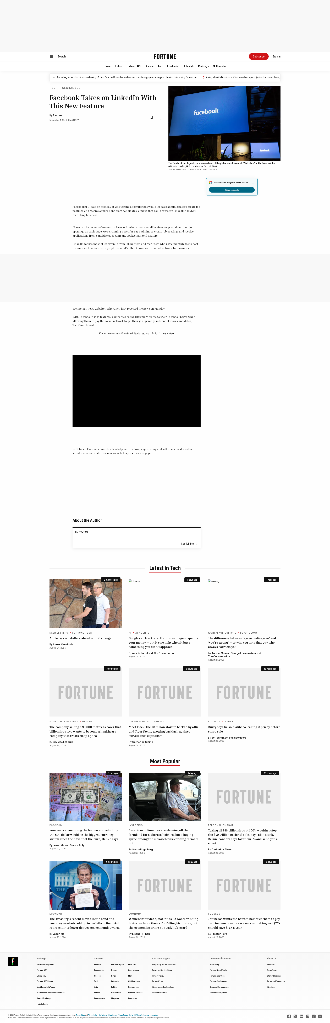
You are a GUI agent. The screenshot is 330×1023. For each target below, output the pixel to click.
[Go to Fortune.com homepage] (165, 56)
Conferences (133, 987)
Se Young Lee (220, 738)
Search (62, 56)
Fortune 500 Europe (45, 981)
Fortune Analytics (217, 975)
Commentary (133, 970)
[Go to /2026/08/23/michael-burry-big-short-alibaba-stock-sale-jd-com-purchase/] (244, 692)
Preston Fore (219, 934)
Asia (96, 987)
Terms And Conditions (276, 981)
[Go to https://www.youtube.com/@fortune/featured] (320, 1016)
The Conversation (164, 653)
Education (132, 998)
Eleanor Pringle (141, 934)
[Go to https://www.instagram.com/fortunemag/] (307, 1016)
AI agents (142, 633)
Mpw (130, 975)
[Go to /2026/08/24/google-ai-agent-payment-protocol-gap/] (165, 603)
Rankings (203, 66)
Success (214, 914)
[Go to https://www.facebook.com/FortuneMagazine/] (289, 1016)
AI (130, 633)
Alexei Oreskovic (63, 644)
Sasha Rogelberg (142, 850)
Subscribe (259, 56)
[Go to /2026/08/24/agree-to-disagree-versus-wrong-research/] (244, 603)
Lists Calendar (43, 1004)
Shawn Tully (77, 845)
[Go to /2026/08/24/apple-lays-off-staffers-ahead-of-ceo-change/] (86, 603)
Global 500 (71, 88)
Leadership (173, 66)
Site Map (270, 987)
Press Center (272, 970)
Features (132, 964)
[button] (107, 66)
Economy (56, 825)
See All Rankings (44, 998)
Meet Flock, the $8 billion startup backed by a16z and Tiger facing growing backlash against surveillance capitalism (163, 731)
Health (87, 722)
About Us (270, 964)
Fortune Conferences (218, 981)
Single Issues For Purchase (163, 987)
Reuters (58, 115)
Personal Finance (221, 825)
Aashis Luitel (140, 653)
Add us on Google (232, 190)
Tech (160, 66)
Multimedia (219, 66)
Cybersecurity (139, 722)
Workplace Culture (222, 633)
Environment (99, 998)
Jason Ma (58, 845)
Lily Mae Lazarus (63, 742)
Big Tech (214, 722)
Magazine (115, 998)
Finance (149, 66)
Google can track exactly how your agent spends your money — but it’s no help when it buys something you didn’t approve (163, 642)
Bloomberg (239, 738)
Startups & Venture (64, 722)
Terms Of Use (157, 981)
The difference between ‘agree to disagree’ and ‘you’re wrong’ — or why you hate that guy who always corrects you (242, 642)
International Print (159, 992)
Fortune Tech (82, 633)
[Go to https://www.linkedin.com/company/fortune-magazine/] (301, 1016)
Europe (97, 992)
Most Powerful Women (46, 987)
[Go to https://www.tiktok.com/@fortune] (314, 1016)
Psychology (249, 633)
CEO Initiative (134, 981)
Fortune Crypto (117, 964)
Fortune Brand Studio (218, 970)
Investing (136, 825)
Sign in (276, 56)
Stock (229, 722)
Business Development (219, 987)
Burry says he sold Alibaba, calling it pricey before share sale (244, 729)
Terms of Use (80, 1015)
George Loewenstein (243, 653)
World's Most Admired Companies (50, 992)
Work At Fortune (274, 975)
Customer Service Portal (162, 970)
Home (107, 66)
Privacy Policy (158, 975)
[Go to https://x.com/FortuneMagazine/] (295, 1016)
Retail (113, 975)
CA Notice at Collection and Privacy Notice (113, 1015)
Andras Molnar (220, 653)
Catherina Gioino (142, 742)
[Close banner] (253, 182)
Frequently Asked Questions (163, 964)
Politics (114, 987)
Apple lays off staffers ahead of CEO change (81, 638)
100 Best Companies (45, 964)
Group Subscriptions (218, 992)
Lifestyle (189, 66)
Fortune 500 (133, 66)
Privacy (159, 722)
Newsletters (59, 633)
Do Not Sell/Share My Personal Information (143, 1015)
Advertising (214, 964)
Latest (118, 66)
